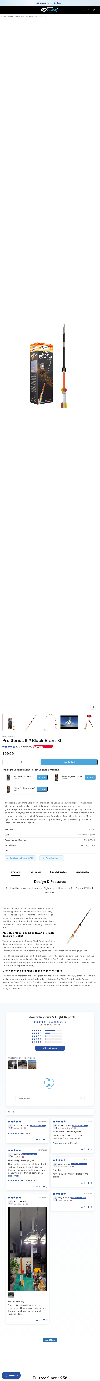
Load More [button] (50, 1340)
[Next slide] (94, 366)
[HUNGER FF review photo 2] (11, 1295)
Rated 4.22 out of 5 (56, 1022)
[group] (11, 722)
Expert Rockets (14, 17)
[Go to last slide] (6, 366)
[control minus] (5, 762)
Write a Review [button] (50, 1048)
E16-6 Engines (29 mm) (24, 788)
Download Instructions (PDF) (22, 858)
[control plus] (37, 762)
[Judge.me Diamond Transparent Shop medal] (49, 1082)
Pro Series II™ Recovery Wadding (24, 776)
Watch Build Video (53, 858)
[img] (14, 1122)
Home (3, 17)
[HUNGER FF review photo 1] (27, 1249)
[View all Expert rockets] (43, 746)
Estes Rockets (8, 737)
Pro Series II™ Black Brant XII (34, 17)
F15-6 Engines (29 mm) (72, 776)
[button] (5, 10)
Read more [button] (14, 1176)
